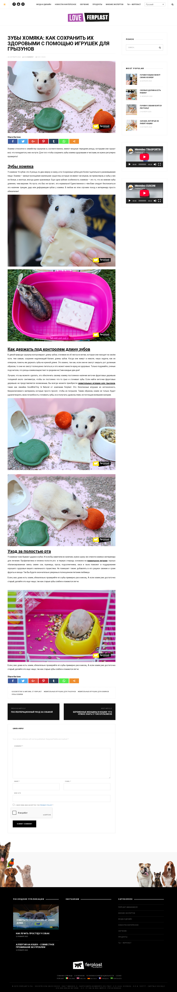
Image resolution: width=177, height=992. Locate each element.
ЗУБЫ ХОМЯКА (17, 694)
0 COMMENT (29, 57)
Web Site (17, 793)
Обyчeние (84, 4)
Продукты (97, 4)
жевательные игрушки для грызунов (60, 692)
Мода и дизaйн (43, 4)
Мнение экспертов (114, 4)
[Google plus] (33, 141)
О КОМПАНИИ (79, 976)
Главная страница (64, 976)
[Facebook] (13, 141)
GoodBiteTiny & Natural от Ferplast (27, 692)
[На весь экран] (159, 164)
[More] (74, 141)
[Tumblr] (53, 141)
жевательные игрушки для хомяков (93, 692)
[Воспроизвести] (129, 164)
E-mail (68, 781)
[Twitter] (23, 141)
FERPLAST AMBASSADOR (128, 907)
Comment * (18, 746)
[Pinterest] (43, 141)
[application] (144, 156)
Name (16, 781)
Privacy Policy (46, 805)
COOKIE (118, 976)
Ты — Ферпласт (134, 4)
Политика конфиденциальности (100, 976)
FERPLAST (60, 978)
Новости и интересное (65, 4)
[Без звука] (155, 164)
